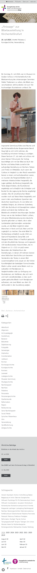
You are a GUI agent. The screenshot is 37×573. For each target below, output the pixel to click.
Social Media (5, 413)
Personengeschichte (8, 396)
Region (3, 405)
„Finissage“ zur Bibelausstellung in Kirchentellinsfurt (12, 31)
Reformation (5, 402)
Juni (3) (3, 544)
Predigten (24, 516)
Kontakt (20, 568)
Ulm (2, 419)
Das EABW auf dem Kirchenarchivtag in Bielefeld (17, 465)
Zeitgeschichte (6, 428)
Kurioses (4, 370)
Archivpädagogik (7, 333)
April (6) (22, 539)
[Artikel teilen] (7, 316)
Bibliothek (4, 341)
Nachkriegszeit (6, 384)
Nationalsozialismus (27, 511)
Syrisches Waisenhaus (9, 416)
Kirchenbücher (6, 505)
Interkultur (5, 353)
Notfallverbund (6, 513)
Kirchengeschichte (7, 364)
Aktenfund (5, 327)
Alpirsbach (10, 495)
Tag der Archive (21, 519)
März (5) (22, 541)
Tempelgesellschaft (7, 521)
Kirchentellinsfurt (19, 310)
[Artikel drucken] (2, 316)
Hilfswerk (4, 503)
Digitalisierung (6, 344)
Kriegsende (4, 508)
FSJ (16, 500)
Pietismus (11, 516)
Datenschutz (27, 568)
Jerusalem (21, 503)
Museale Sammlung (8, 379)
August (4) (4, 539)
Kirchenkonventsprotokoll (19, 505)
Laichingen (12, 508)
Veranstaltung (19, 42)
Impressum (13, 568)
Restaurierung (6, 407)
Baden (30, 495)
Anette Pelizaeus (18, 39)
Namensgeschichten (14, 511)
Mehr (6, 459)
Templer (17, 521)
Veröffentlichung (7, 425)
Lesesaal (4, 373)
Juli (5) (3, 541)
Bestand (4, 338)
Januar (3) (23, 547)
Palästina (4, 390)
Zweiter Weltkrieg (27, 527)
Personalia (5, 393)
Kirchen (4, 361)
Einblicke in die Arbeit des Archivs (12, 449)
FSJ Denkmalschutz (24, 500)
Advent (3, 495)
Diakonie (17, 497)
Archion (16, 495)
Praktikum (17, 516)
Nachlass (4, 387)
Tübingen (23, 521)
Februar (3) (23, 544)
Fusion (33, 500)
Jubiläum (4, 359)
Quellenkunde (6, 399)
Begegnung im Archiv (7, 497)
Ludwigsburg (20, 508)
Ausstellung (5, 336)
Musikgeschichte (7, 382)
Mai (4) (3, 547)
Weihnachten (17, 527)
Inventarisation (6, 356)
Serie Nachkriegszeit (8, 410)
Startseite (10, 1)
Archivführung (23, 495)
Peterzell (4, 516)
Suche (19, 1)
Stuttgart (12, 519)
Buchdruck (9, 310)
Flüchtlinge (11, 500)
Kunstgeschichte (7, 42)
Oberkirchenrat (16, 513)
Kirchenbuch (29, 503)
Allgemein (4, 330)
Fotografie (4, 347)
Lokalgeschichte (7, 376)
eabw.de (33, 1)
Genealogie (5, 350)
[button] (3, 570)
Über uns (25, 1)
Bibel (3, 310)
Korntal (30, 505)
